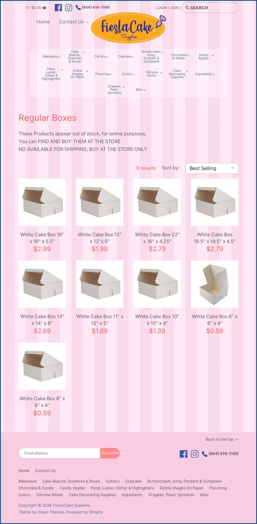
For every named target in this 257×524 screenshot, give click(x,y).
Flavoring (218, 488)
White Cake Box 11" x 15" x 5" (99, 319)
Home (24, 470)
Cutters (113, 481)
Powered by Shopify (84, 512)
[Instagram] (68, 7)
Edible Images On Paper (182, 488)
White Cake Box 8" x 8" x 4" (42, 401)
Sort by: (171, 168)
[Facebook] (58, 7)
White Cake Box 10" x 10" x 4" (157, 319)
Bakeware (28, 481)
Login (161, 8)
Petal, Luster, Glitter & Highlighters (122, 488)
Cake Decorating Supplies (92, 494)
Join (174, 8)
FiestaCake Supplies (71, 505)
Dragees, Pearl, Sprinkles (171, 494)
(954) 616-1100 (95, 7)
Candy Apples (72, 488)
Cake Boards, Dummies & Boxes (71, 481)
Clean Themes (51, 512)
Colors (24, 494)
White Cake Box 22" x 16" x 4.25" (157, 237)
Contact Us (45, 470)
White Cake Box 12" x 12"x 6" (100, 237)
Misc (204, 494)
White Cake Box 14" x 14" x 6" (42, 319)
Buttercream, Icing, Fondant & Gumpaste (185, 481)
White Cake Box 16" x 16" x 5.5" (42, 237)
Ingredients (132, 494)
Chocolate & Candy (36, 488)
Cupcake (133, 481)
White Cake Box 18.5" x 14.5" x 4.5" (215, 237)
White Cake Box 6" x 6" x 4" (214, 319)
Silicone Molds (49, 494)
